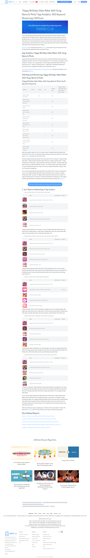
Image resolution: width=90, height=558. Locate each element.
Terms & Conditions (36, 540)
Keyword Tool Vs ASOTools (68, 460)
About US (34, 546)
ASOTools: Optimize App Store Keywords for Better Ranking (45, 184)
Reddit (39, 513)
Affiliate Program (35, 534)
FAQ (20, 542)
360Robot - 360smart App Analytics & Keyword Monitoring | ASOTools (38, 416)
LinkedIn (55, 513)
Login (78, 1)
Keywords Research (23, 534)
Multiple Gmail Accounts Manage (49, 542)
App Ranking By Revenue (24, 538)
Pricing (46, 1)
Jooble (44, 540)
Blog (33, 544)
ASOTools (44, 47)
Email (48, 513)
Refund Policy (35, 542)
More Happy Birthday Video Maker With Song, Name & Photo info (37, 69)
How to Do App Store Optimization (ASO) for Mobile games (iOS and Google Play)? (22, 486)
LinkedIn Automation (47, 536)
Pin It (60, 513)
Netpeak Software (47, 538)
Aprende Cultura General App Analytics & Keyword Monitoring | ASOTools (39, 419)
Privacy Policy (35, 538)
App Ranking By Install (23, 540)
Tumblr (43, 513)
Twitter (35, 513)
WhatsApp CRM (46, 534)
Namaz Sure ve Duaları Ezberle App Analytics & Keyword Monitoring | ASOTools (40, 421)
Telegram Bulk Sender (47, 544)
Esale (44, 546)
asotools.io (62, 178)
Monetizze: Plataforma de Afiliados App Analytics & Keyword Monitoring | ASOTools (41, 424)
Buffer (51, 513)
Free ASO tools (25, 47)
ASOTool (31, 71)
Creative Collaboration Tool (48, 548)
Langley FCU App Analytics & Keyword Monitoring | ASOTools (36, 427)
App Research (22, 536)
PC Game (41, 1)
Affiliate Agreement (36, 536)
